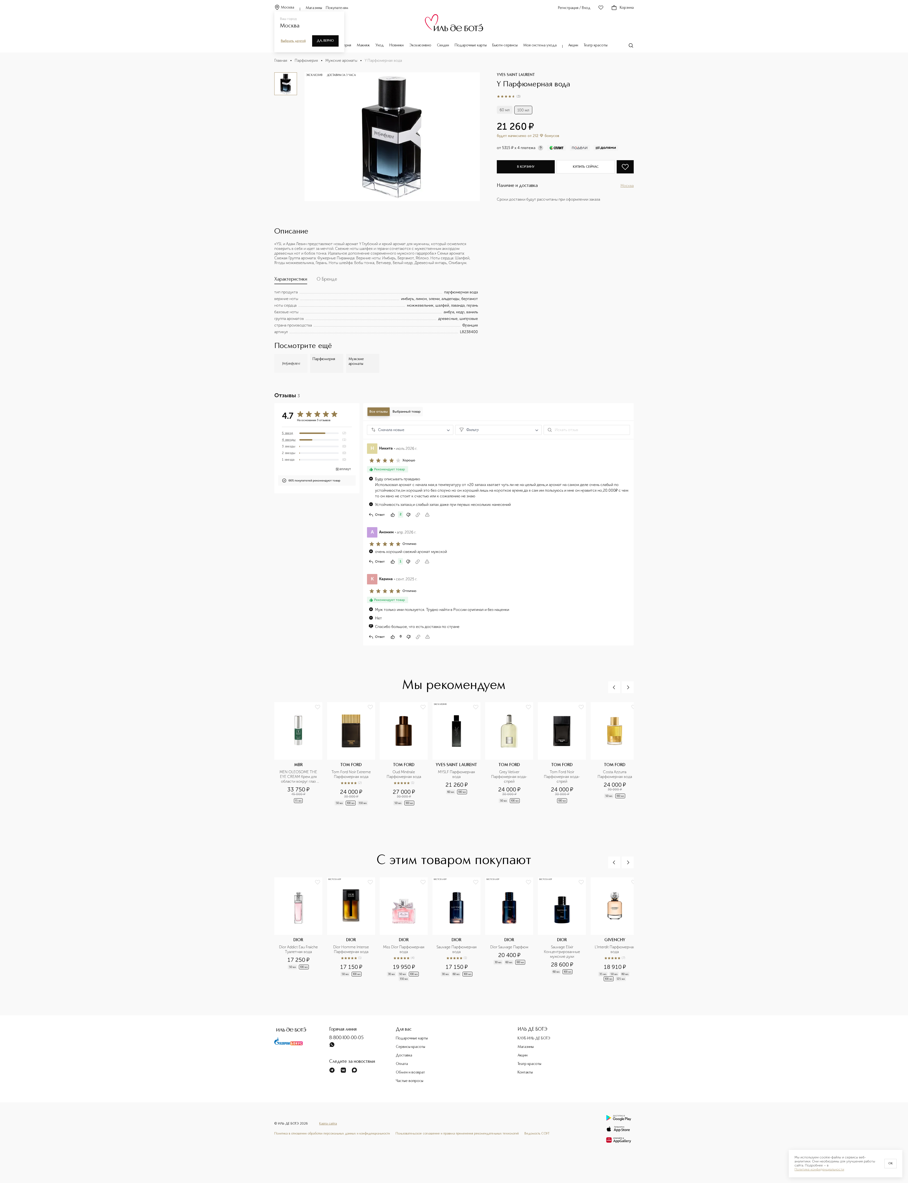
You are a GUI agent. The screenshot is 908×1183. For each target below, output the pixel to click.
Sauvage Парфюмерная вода (457, 949)
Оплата (402, 1064)
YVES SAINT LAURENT (516, 75)
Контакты (525, 1072)
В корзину (525, 166)
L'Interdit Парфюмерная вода (615, 949)
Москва (287, 7)
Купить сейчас (586, 166)
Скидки (443, 45)
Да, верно (325, 40)
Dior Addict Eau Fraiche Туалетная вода (299, 949)
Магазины (314, 8)
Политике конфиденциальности (819, 1169)
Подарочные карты (471, 45)
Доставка (404, 1055)
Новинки (396, 45)
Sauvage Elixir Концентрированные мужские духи (562, 952)
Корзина (627, 8)
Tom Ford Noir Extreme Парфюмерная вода (352, 774)
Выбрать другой (293, 41)
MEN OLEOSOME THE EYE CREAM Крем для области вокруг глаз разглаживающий (298, 777)
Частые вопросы (409, 1081)
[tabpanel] (376, 312)
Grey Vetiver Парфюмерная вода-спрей (509, 777)
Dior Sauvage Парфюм (509, 947)
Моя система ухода (540, 45)
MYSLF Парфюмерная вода (457, 774)
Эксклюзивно (420, 45)
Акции (573, 45)
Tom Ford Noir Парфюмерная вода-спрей (562, 777)
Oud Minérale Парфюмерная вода (404, 774)
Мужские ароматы (341, 60)
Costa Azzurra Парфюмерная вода (615, 774)
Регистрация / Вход (574, 8)
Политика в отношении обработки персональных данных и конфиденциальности (332, 1133)
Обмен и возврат (410, 1072)
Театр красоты (595, 45)
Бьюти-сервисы (505, 45)
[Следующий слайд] (628, 687)
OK (890, 1163)
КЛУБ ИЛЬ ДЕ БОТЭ (534, 1038)
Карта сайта (328, 1123)
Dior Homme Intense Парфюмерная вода (351, 949)
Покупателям (337, 8)
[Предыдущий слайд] (614, 687)
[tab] (290, 280)
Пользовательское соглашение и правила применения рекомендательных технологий (457, 1133)
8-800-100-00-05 (346, 1038)
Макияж (363, 45)
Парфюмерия (306, 60)
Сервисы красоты (410, 1047)
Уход (379, 45)
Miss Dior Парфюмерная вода (404, 949)
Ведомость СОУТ (537, 1133)
